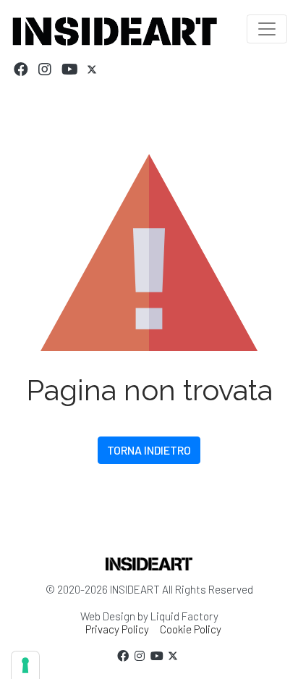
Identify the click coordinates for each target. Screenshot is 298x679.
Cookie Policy (190, 629)
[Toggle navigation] (267, 28)
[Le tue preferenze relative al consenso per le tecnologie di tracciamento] (25, 665)
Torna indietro (149, 450)
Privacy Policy (117, 629)
